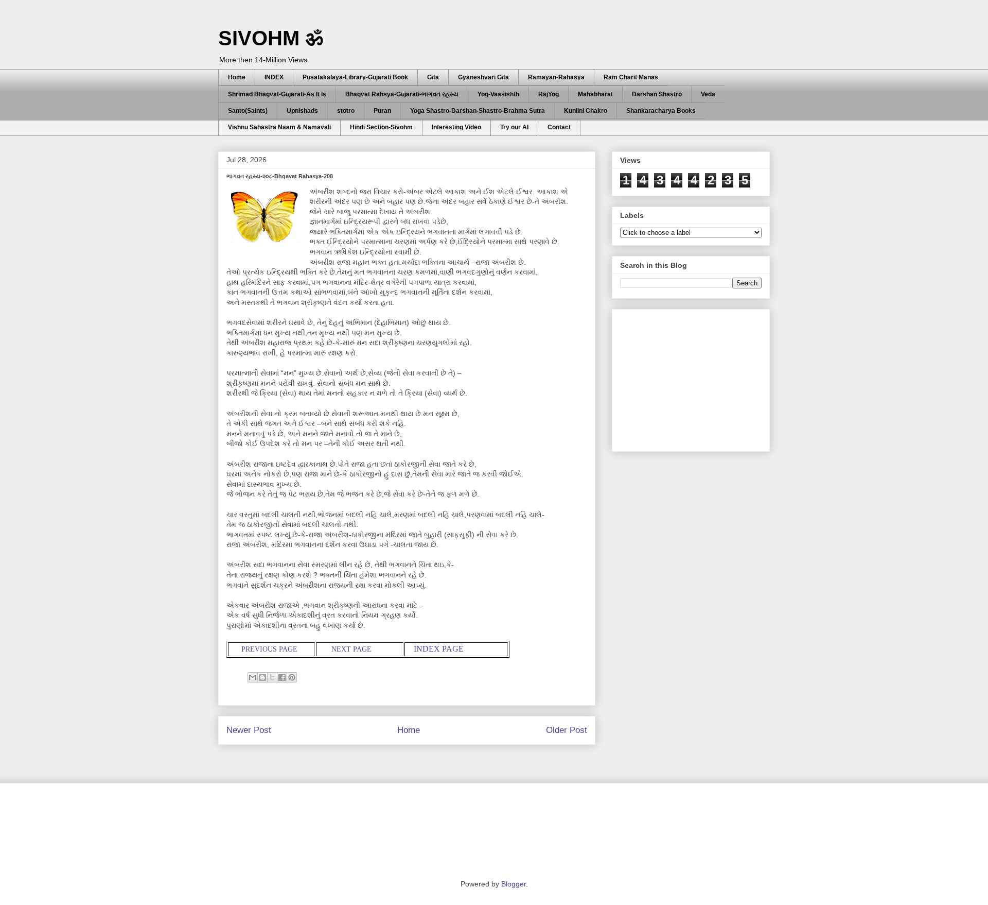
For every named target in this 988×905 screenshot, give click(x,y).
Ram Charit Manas (631, 77)
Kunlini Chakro (585, 110)
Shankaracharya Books (661, 110)
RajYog (548, 94)
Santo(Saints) (248, 110)
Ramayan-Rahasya (556, 77)
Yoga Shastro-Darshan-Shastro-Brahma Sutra (477, 110)
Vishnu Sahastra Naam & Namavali (279, 127)
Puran (382, 110)
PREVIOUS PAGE (268, 649)
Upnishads (302, 110)
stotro (346, 110)
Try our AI (514, 127)
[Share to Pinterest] (292, 677)
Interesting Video (456, 127)
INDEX (274, 77)
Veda (708, 94)
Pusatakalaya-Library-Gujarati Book (355, 77)
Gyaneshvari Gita (483, 77)
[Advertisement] (697, 377)
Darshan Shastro (657, 94)
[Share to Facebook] (282, 677)
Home (236, 77)
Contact (559, 127)
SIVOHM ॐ (270, 38)
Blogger (513, 884)
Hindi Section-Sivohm (381, 127)
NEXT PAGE (351, 649)
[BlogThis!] (262, 677)
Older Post (566, 730)
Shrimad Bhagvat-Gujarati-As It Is (277, 94)
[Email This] (253, 677)
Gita (433, 77)
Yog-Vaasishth (498, 94)
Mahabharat (595, 94)
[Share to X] (272, 677)
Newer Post (248, 730)
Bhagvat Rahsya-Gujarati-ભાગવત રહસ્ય (401, 94)
